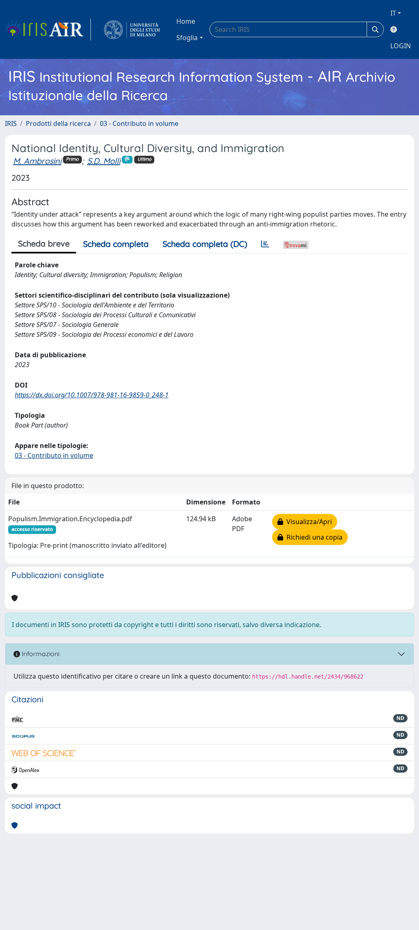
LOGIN (400, 45)
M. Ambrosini (37, 161)
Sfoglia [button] (187, 37)
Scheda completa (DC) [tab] (204, 244)
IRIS (11, 123)
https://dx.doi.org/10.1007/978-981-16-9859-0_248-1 (92, 394)
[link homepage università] (132, 29)
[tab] (265, 244)
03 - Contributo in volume (139, 123)
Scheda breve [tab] (44, 243)
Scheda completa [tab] (116, 244)
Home (185, 21)
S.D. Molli (103, 161)
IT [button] (393, 13)
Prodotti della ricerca (58, 123)
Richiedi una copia (312, 537)
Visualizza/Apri (307, 521)
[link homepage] (48, 29)
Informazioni (39, 654)
